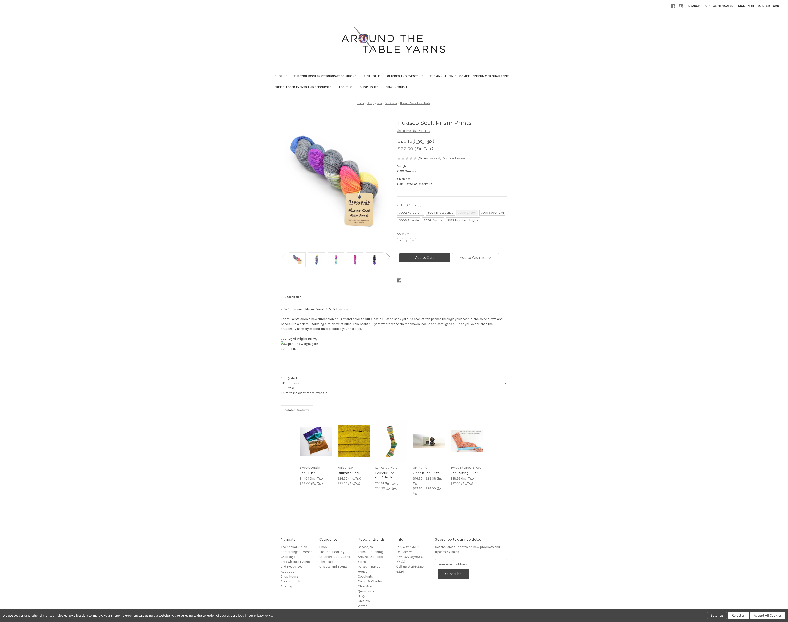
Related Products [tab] (297, 410)
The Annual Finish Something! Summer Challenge (469, 76)
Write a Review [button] (454, 158)
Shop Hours (369, 87)
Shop (279, 76)
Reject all (739, 615)
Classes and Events (402, 76)
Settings (717, 615)
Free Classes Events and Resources (303, 87)
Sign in (744, 6)
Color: (409, 205)
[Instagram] (681, 6)
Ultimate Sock (348, 473)
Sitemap (287, 586)
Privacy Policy (263, 615)
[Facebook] (673, 6)
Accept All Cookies (768, 615)
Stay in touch (396, 87)
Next (388, 257)
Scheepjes (365, 547)
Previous (283, 257)
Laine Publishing (370, 552)
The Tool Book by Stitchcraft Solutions (325, 76)
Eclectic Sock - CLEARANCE (387, 475)
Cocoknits (365, 576)
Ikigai (362, 596)
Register (762, 6)
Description (293, 297)
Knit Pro (364, 601)
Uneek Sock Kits (426, 473)
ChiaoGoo (365, 586)
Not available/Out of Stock (391, 441)
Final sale (372, 76)
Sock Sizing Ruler (464, 473)
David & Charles (370, 581)
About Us (345, 87)
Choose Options (316, 441)
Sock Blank (309, 473)
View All (364, 606)
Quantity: (403, 233)
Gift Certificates (719, 6)
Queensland (366, 591)
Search (694, 6)
